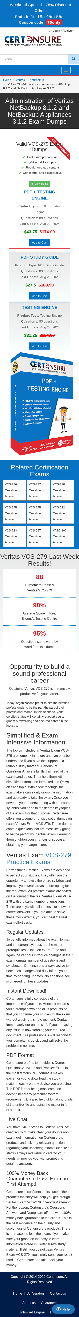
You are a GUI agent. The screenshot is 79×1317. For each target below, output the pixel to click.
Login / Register (63, 30)
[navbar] (8, 68)
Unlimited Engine (32, 1312)
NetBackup (36, 80)
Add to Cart (39, 242)
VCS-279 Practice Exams (38, 858)
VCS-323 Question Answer (11, 536)
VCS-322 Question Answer (59, 513)
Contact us (58, 1293)
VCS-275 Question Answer (35, 513)
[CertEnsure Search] (73, 59)
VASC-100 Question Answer (60, 536)
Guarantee (49, 1303)
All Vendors (36, 1293)
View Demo (40, 183)
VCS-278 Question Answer (59, 490)
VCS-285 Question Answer (11, 513)
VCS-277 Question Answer (35, 490)
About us (29, 1303)
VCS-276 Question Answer (11, 490)
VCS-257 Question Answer (35, 536)
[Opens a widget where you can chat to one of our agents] (63, 1309)
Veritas (20, 80)
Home (7, 80)
